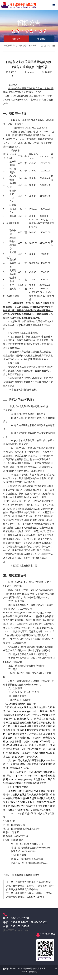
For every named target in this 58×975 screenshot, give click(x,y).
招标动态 (23, 45)
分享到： (7, 875)
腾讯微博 (25, 875)
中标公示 (41, 38)
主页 (15, 45)
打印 (37, 875)
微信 (32, 875)
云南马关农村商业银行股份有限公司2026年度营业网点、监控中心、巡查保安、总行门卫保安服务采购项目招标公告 (30, 886)
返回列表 (47, 45)
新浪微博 (16, 875)
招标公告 (32, 45)
